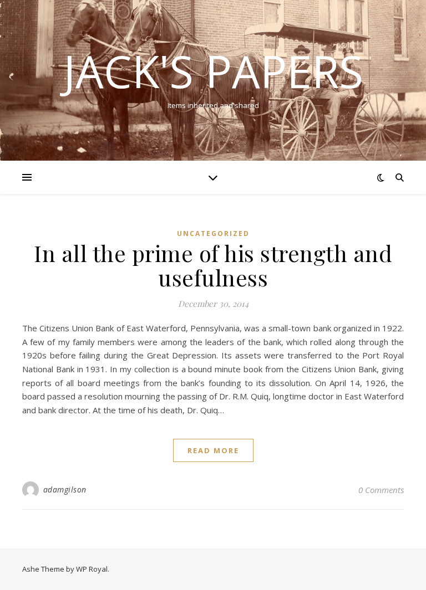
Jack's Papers (213, 71)
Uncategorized (213, 233)
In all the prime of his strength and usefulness (213, 265)
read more (213, 450)
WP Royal (92, 569)
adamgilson (65, 489)
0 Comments (381, 489)
